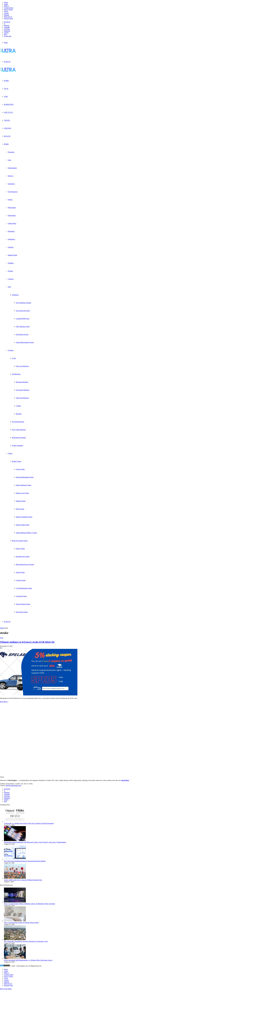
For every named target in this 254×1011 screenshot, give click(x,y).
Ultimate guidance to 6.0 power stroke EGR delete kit (27, 642)
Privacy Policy (8, 9)
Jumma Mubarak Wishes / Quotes (26, 533)
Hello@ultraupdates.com (13, 785)
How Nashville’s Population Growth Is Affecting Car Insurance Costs (26, 941)
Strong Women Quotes (23, 604)
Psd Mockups (16, 374)
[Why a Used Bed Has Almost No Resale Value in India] (15, 921)
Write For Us (8, 17)
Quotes (10, 453)
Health (7, 136)
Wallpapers (11, 239)
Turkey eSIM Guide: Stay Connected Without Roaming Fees (23, 880)
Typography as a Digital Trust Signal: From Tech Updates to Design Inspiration (29, 823)
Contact (6, 13)
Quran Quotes (20, 469)
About (6, 4)
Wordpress (15, 295)
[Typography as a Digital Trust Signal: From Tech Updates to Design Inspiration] (15, 821)
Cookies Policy (8, 8)
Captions (10, 279)
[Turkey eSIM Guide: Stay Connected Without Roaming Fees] (15, 878)
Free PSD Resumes (18, 422)
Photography (12, 207)
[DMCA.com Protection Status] (5, 966)
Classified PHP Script (22, 318)
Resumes (19, 414)
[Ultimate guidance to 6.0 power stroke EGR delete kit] (38, 695)
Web (9, 287)
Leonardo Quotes (21, 596)
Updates (7, 128)
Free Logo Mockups (22, 366)
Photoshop (11, 231)
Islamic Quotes (16, 461)
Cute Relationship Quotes (24, 588)
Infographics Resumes (19, 437)
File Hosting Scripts (22, 334)
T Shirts (18, 406)
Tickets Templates (17, 445)
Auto (9, 160)
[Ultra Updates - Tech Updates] (15, 52)
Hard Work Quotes (22, 612)
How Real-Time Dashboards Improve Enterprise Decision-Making (25, 861)
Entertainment (12, 168)
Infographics (12, 215)
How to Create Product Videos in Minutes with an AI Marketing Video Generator (29, 904)
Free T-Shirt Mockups (19, 429)
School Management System (25, 342)
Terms (6, 11)
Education (11, 152)
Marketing (9, 104)
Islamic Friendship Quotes (24, 517)
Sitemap (6, 15)
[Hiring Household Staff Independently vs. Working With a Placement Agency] (15, 958)
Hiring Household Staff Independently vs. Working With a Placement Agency (28, 960)
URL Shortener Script (23, 326)
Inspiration (11, 184)
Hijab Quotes (20, 509)
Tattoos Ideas (12, 223)
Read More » (4, 701)
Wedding (11, 263)
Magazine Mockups (22, 382)
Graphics (11, 350)
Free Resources (13, 192)
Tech (6, 88)
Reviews (10, 176)
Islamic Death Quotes (22, 525)
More (6, 144)
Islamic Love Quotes (22, 493)
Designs (10, 271)
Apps (6, 96)
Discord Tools (8, 18)
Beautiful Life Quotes (22, 556)
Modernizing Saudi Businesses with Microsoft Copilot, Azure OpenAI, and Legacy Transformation (35, 842)
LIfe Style (8, 112)
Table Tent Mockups (22, 398)
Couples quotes (20, 580)
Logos (14, 358)
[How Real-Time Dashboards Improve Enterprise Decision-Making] (15, 859)
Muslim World (12, 255)
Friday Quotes (20, 548)
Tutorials (10, 247)
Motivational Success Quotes (25, 564)
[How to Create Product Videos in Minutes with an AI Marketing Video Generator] (15, 902)
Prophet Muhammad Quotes (25, 477)
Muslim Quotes (20, 501)
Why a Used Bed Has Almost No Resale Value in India (21, 922)
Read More (125, 780)
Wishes (10, 199)
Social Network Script (23, 310)
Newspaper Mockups (22, 390)
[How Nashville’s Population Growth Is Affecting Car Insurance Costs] (15, 939)
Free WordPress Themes (23, 303)
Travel (7, 120)
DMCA (6, 6)
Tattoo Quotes (20, 572)
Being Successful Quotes (20, 540)
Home (6, 2)
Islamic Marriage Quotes (23, 485)
